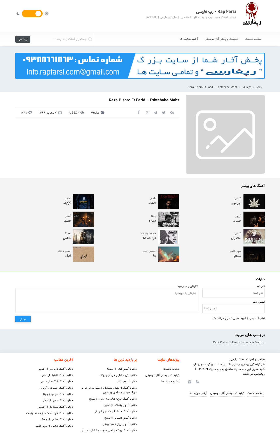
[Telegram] (155, 112)
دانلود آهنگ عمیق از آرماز (58, 400)
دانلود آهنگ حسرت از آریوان (56, 388)
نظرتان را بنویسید (187, 286)
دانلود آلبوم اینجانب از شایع (120, 405)
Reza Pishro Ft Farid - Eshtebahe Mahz (237, 342)
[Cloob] (172, 112)
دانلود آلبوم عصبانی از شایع (120, 418)
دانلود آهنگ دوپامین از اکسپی (55, 369)
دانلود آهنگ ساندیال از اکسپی (55, 407)
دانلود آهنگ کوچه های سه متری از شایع (113, 399)
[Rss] (197, 381)
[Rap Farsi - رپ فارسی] (251, 16)
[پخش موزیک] (140, 80)
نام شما (260, 286)
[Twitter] (164, 112)
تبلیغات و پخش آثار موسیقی (222, 39)
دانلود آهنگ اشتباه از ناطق (57, 375)
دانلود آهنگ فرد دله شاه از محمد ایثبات (49, 413)
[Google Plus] (147, 112)
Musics (247, 87)
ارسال (23, 319)
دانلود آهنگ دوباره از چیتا (58, 394)
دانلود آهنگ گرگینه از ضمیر (57, 381)
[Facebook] (139, 112)
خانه (259, 87)
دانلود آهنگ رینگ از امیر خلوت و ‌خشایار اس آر (109, 430)
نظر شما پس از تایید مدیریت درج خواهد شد (238, 318)
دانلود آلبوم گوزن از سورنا (122, 369)
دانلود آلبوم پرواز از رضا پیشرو (119, 424)
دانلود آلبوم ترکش (126, 381)
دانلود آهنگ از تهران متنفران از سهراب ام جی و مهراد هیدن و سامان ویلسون (109, 390)
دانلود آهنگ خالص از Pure (57, 419)
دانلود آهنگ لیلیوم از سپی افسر (54, 426)
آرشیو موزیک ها (189, 39)
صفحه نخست (253, 39)
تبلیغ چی (235, 359)
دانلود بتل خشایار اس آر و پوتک (118, 375)
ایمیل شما (259, 302)
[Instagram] (189, 381)
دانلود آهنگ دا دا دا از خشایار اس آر (116, 411)
